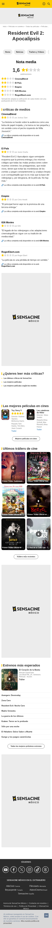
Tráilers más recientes (26, 557)
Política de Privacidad (27, 906)
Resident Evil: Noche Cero (13, 706)
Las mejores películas (13, 382)
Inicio (4, 26)
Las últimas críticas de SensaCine (18, 378)
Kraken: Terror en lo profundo (14, 721)
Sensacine (23, 893)
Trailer (13, 431)
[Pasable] (7, 79)
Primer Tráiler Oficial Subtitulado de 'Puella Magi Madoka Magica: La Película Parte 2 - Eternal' (39, 481)
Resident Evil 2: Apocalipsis (26, 35)
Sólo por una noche (10, 726)
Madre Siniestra (8, 711)
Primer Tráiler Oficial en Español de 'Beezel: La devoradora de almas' (39, 514)
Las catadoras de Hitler (43, 411)
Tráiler (22, 679)
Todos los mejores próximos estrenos (26, 746)
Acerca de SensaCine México (15, 903)
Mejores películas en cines (26, 439)
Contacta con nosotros (38, 903)
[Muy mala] (7, 91)
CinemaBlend (21, 79)
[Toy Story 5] (5, 414)
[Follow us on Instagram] (30, 869)
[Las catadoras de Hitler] (31, 414)
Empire (18, 87)
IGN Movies (20, 91)
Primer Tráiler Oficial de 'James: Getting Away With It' (13, 548)
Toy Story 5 (16, 410)
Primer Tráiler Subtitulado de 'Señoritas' (13, 481)
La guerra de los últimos (12, 716)
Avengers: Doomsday (11, 695)
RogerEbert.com (23, 95)
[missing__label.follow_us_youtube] (6, 869)
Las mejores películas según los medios (20, 386)
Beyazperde (10, 890)
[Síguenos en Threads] (46, 869)
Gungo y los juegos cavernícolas (16, 737)
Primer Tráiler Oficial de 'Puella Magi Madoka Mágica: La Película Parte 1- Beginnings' (13, 514)
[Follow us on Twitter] (22, 869)
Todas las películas (32, 26)
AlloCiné (10, 886)
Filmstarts (34, 886)
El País (18, 83)
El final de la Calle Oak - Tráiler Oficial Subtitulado (39, 548)
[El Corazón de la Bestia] (9, 679)
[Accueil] (23, 4)
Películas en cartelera (16, 26)
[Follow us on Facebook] (14, 869)
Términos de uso (10, 906)
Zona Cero (6, 700)
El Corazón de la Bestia (29, 670)
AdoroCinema (36, 890)
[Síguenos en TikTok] (38, 869)
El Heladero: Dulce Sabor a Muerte (16, 732)
